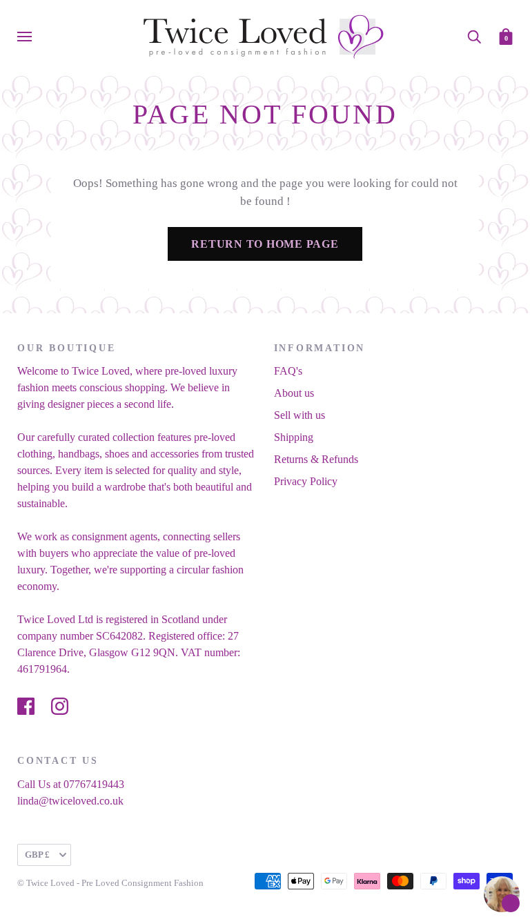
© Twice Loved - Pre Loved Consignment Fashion (110, 883)
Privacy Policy (305, 481)
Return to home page (264, 244)
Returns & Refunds (316, 459)
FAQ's (288, 371)
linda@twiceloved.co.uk (70, 801)
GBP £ (37, 854)
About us (294, 393)
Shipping (293, 437)
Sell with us (299, 415)
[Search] (474, 35)
